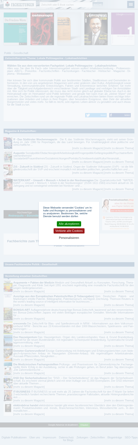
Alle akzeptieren (69, 223)
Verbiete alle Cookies (69, 230)
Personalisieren (69, 238)
